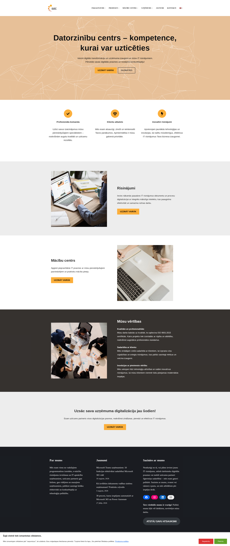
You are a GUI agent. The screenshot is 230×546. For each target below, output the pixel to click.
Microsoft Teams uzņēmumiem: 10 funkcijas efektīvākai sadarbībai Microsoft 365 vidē (114, 471)
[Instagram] (154, 497)
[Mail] (170, 497)
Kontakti (171, 8)
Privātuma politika (122, 541)
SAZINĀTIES (126, 70)
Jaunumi (160, 8)
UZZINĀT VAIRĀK (106, 70)
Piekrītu (221, 541)
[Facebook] (146, 497)
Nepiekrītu (206, 541)
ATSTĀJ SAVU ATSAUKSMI (162, 521)
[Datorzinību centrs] (52, 8)
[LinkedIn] (162, 497)
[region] (115, 539)
